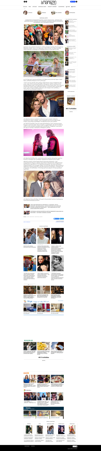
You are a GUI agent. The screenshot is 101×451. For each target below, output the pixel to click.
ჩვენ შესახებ (27, 446)
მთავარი (25, 6)
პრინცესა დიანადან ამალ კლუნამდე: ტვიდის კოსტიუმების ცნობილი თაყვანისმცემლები (72, 41)
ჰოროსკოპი (72, 12)
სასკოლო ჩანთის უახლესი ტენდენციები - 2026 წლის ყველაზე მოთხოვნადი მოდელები (73, 32)
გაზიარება (57, 218)
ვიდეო (74, 6)
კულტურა (30, 12)
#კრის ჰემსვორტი (30, 216)
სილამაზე (35, 6)
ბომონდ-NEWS (61, 423)
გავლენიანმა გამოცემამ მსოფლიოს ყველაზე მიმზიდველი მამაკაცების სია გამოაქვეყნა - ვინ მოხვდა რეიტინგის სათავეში (46, 212)
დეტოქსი (44, 12)
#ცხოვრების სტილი (38, 216)
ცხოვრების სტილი (42, 6)
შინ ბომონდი (59, 12)
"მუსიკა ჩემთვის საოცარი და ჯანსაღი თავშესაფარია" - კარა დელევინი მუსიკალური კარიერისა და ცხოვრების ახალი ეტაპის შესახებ (43, 275)
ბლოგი (73, 1)
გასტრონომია (61, 6)
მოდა (30, 6)
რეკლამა (33, 446)
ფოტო (68, 6)
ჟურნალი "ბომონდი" (52, 6)
